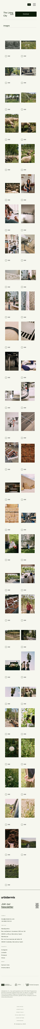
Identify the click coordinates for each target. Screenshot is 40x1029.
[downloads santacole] (11, 4)
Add (9, 56)
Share (12, 14)
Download (26, 14)
